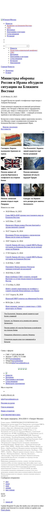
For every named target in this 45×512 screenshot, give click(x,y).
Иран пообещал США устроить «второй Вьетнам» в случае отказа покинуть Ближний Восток (23, 279)
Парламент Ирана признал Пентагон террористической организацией (20, 268)
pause (8, 484)
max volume (10, 490)
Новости (9, 23)
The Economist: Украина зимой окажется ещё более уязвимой (21, 315)
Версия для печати (10, 127)
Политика (9, 71)
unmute (8, 488)
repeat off (9, 502)
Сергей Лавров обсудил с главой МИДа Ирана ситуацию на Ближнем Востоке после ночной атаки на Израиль (24, 247)
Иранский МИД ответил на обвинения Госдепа (24, 299)
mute (7, 486)
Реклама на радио (8, 403)
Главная (4, 67)
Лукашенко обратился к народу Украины (19, 335)
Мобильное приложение (15, 383)
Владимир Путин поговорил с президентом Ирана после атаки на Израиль (23, 236)
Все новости (6, 129)
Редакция (10, 36)
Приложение (15, 63)
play (7, 482)
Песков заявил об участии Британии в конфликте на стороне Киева (22, 329)
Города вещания (7, 407)
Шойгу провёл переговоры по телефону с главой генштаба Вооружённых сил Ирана (22, 290)
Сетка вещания (13, 34)
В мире (8, 73)
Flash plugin (5, 510)
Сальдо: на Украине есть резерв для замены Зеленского (21, 322)
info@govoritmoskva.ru (20, 363)
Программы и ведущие (16, 32)
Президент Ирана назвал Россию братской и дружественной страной (23, 226)
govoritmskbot (15, 359)
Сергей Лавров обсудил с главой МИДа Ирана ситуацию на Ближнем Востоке (24, 258)
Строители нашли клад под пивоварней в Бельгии (20, 340)
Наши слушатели (7, 411)
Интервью (11, 30)
